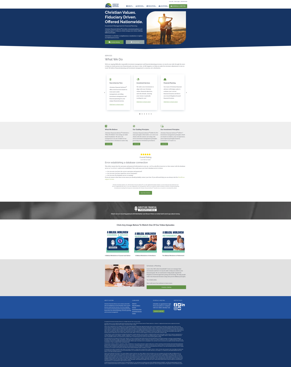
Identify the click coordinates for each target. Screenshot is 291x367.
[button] (104, 92)
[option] (118, 92)
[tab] (140, 114)
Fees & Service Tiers (136, 309)
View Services (136, 42)
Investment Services (137, 311)
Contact (134, 313)
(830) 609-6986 (184, 1)
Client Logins (177, 1)
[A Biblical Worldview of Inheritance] (145, 241)
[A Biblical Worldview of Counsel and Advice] (117, 241)
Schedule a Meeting (166, 287)
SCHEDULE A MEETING (158, 311)
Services (134, 307)
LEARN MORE (108, 144)
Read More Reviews (145, 193)
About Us (134, 303)
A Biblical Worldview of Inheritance (145, 255)
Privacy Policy (137, 321)
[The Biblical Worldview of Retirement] (173, 241)
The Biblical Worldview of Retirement (173, 255)
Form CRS (171, 1)
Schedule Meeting (115, 42)
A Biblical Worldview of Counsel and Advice (117, 255)
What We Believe (136, 305)
